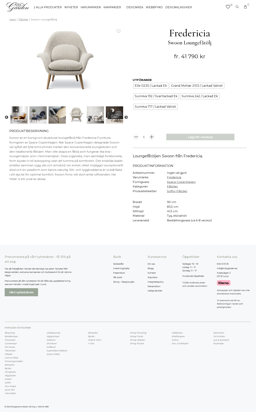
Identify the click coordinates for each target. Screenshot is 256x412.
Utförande (142, 80)
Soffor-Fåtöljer (177, 191)
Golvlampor (11, 343)
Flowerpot (10, 340)
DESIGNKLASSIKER (178, 7)
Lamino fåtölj (11, 357)
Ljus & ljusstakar (221, 340)
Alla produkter (49, 7)
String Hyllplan (137, 340)
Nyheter (71, 7)
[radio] (150, 86)
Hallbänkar (177, 332)
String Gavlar (136, 336)
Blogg (151, 268)
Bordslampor (11, 336)
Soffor (8, 382)
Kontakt (152, 273)
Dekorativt (218, 332)
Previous (6, 117)
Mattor (8, 379)
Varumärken (91, 7)
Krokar (175, 340)
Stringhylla (10, 372)
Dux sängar (10, 386)
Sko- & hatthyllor (180, 343)
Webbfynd (154, 7)
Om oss (151, 264)
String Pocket (137, 343)
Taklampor (10, 350)
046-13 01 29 (222, 264)
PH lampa (10, 347)
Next (126, 117)
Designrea (134, 7)
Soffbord (50, 347)
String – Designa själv (124, 282)
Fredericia (174, 177)
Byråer (8, 368)
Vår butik (117, 277)
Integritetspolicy (156, 282)
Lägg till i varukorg (200, 137)
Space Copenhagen (181, 182)
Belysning (10, 332)
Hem (12, 19)
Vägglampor (52, 336)
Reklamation (154, 286)
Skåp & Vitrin (94, 340)
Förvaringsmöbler (14, 361)
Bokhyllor (9, 364)
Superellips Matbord (56, 350)
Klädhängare (178, 336)
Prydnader (218, 343)
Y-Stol (91, 343)
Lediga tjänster (155, 290)
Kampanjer (112, 7)
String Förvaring (138, 332)
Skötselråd (118, 264)
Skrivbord (51, 343)
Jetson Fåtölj (52, 354)
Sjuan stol (9, 389)
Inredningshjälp (121, 268)
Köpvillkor (153, 277)
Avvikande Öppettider (193, 276)
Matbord (50, 340)
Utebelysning (53, 332)
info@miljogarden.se (227, 268)
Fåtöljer (23, 19)
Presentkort (119, 273)
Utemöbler (10, 393)
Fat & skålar (219, 336)
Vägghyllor (10, 375)
